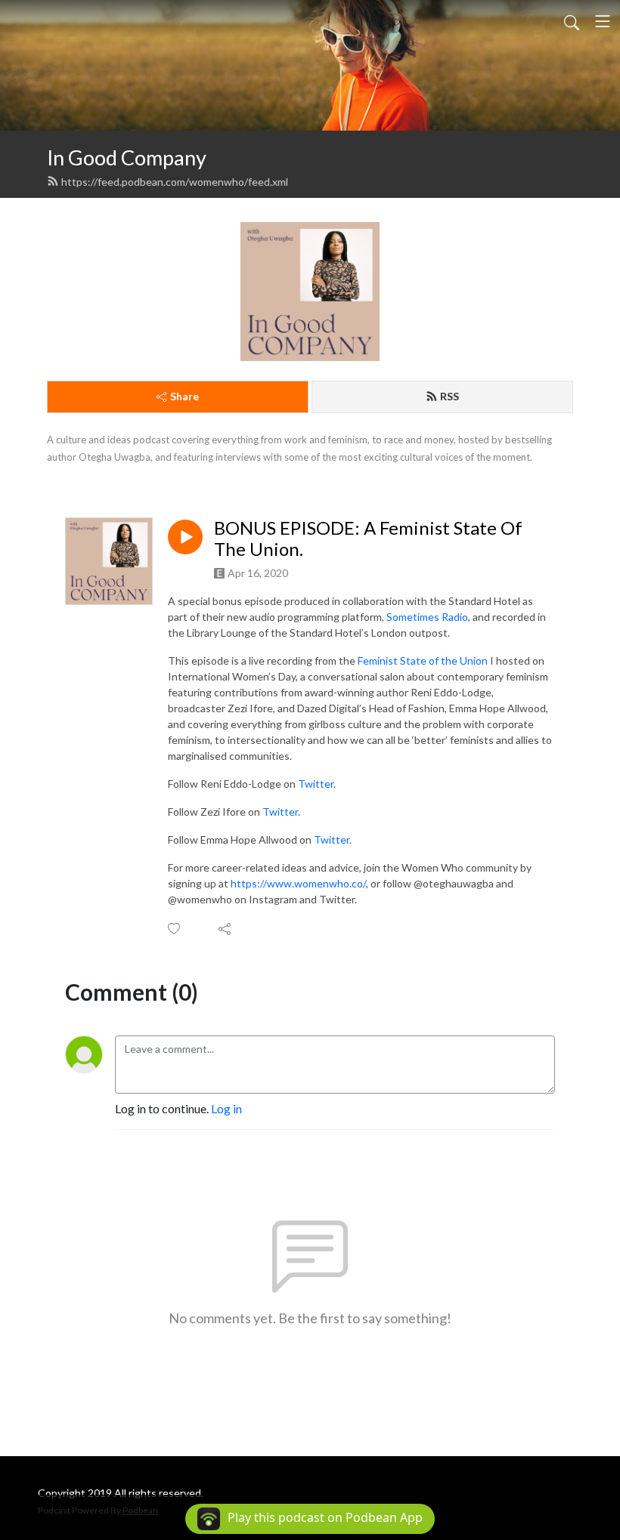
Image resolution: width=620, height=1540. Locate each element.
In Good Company (126, 157)
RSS (449, 396)
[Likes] (175, 929)
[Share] (225, 929)
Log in (226, 1108)
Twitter (315, 783)
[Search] (571, 21)
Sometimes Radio (427, 616)
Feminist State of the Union (423, 660)
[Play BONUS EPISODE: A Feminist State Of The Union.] (185, 537)
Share (184, 396)
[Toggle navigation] (602, 21)
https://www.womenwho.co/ (298, 883)
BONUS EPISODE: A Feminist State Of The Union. (368, 538)
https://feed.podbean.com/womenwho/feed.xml (174, 181)
